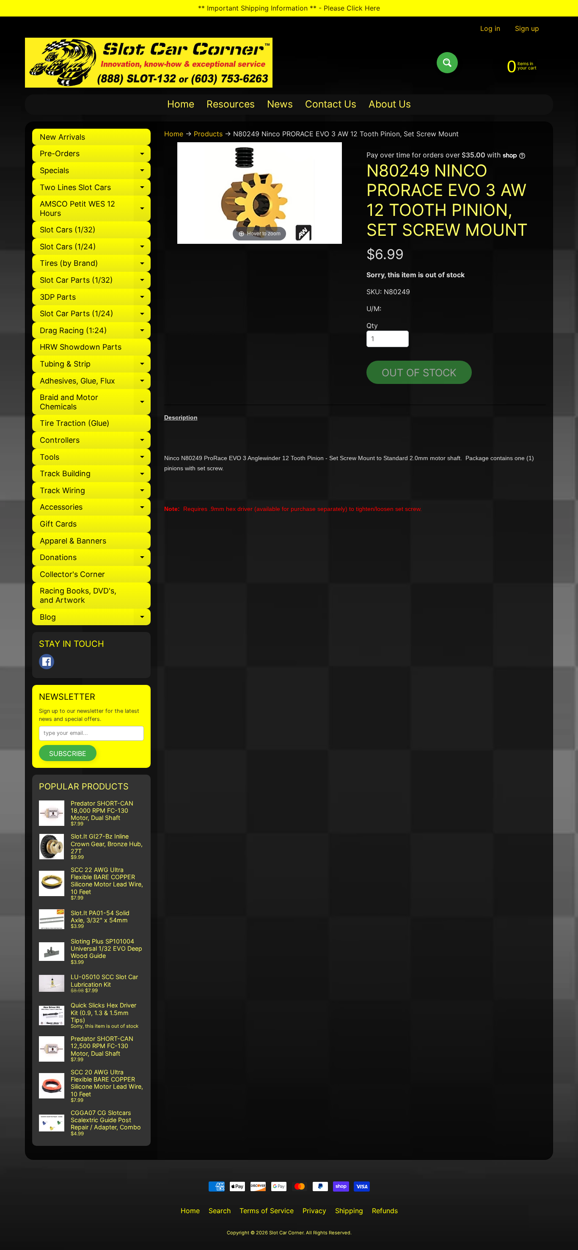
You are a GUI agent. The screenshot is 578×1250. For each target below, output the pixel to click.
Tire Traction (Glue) (75, 423)
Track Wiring (95, 492)
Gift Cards (58, 523)
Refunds (385, 1210)
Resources (230, 104)
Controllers (95, 442)
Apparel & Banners (73, 540)
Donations (95, 559)
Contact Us (330, 104)
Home (180, 104)
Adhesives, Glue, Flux (95, 382)
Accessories (95, 509)
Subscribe (67, 753)
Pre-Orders (95, 155)
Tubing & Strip (95, 366)
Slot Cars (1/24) (95, 248)
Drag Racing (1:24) (95, 332)
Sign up (527, 28)
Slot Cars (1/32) (68, 229)
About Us (390, 104)
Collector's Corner (72, 574)
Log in (490, 28)
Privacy (314, 1210)
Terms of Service (266, 1210)
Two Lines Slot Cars (95, 189)
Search (220, 1210)
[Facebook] (46, 661)
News (280, 104)
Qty (372, 325)
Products (208, 134)
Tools (95, 459)
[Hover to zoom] (259, 192)
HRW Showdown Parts (80, 346)
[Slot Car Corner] (148, 63)
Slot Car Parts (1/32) (95, 282)
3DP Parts (95, 299)
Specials (95, 172)
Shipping (349, 1210)
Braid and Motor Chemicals (95, 402)
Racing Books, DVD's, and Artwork (78, 595)
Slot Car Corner (286, 1233)
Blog (95, 619)
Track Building (95, 475)
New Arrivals (62, 136)
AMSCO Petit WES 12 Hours (95, 208)
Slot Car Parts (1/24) (95, 315)
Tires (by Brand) (95, 265)
